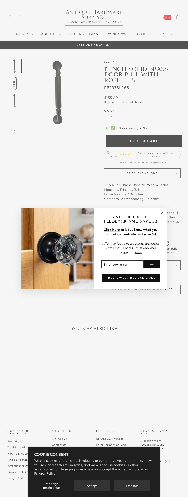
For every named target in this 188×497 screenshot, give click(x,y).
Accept (92, 486)
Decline (132, 486)
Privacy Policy (44, 473)
